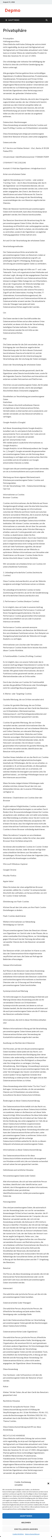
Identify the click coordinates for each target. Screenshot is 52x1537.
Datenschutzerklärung (32, 1534)
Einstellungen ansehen (26, 1529)
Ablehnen (26, 1522)
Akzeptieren (26, 1516)
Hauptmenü (13, 20)
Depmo (12, 10)
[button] (48, 1483)
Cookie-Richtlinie (18, 1534)
